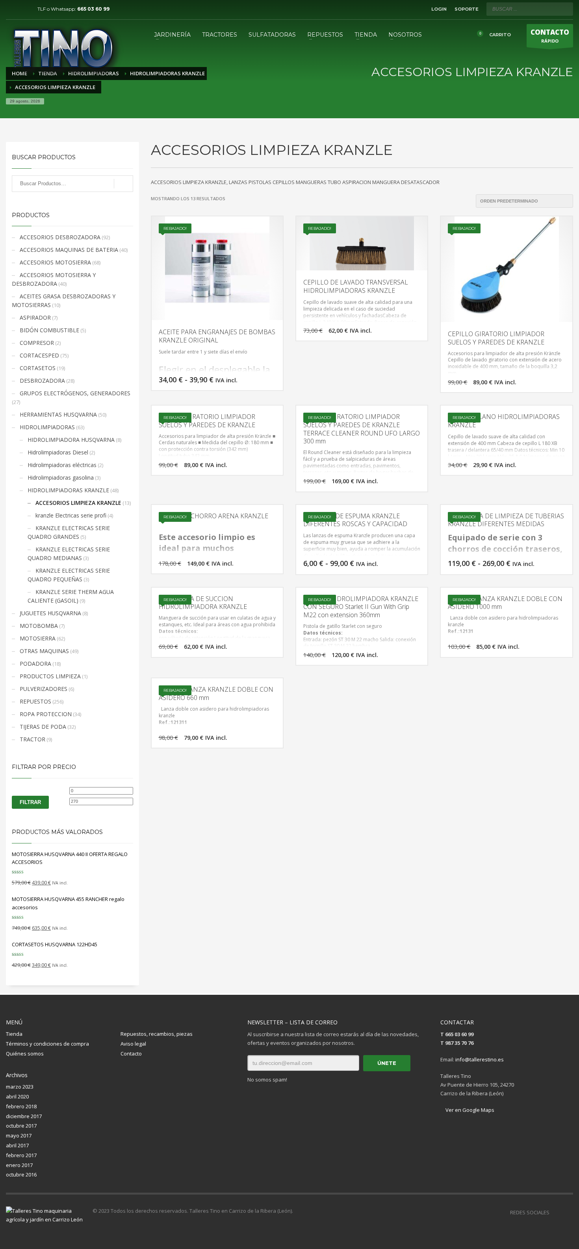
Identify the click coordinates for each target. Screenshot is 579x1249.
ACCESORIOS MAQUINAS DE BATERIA (69, 249)
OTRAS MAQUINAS (44, 651)
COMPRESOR (37, 342)
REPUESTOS (35, 701)
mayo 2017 (19, 1135)
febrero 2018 (21, 1106)
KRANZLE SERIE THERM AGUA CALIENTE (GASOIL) (71, 596)
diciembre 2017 (24, 1116)
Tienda (14, 1033)
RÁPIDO (550, 36)
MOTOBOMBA (39, 625)
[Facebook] (12, 9)
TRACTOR (32, 739)
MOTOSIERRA (38, 638)
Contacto (131, 1053)
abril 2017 (17, 1145)
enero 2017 (19, 1165)
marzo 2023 (19, 1086)
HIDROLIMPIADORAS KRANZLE (68, 490)
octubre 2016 (21, 1174)
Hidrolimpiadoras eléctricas (62, 465)
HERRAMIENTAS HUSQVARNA (58, 414)
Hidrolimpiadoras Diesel (58, 452)
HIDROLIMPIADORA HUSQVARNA (71, 439)
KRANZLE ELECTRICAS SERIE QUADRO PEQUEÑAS (69, 575)
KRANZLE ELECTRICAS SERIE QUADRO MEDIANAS (69, 553)
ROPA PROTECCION (46, 714)
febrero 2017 (21, 1155)
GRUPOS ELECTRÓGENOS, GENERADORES (75, 393)
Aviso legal (133, 1043)
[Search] (123, 183)
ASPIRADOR (35, 317)
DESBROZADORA (42, 380)
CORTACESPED (39, 355)
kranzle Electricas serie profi (70, 515)
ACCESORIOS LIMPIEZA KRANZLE (78, 502)
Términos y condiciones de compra (47, 1043)
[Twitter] (24, 9)
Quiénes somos (25, 1053)
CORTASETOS (38, 368)
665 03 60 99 (93, 9)
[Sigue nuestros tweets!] (567, 1212)
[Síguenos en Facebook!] (555, 1212)
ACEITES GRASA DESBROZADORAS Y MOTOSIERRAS (63, 300)
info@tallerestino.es (479, 1059)
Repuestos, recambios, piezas (157, 1033)
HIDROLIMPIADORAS (47, 427)
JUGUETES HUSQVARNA (50, 613)
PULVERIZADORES (43, 688)
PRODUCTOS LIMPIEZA (50, 676)
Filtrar (30, 802)
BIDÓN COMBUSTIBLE (49, 330)
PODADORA (35, 663)
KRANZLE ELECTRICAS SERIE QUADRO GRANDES (69, 532)
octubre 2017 (21, 1125)
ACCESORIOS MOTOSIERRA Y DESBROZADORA (54, 279)
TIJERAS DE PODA (43, 726)
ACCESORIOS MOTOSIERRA (55, 262)
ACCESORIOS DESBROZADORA (60, 237)
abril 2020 (17, 1096)
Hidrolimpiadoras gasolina (61, 477)
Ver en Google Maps (469, 1109)
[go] (565, 8)
